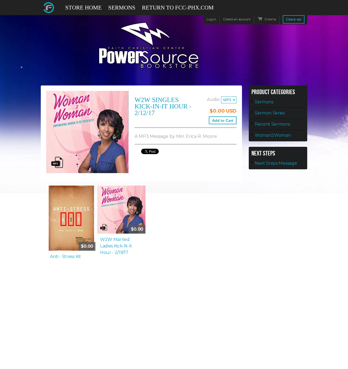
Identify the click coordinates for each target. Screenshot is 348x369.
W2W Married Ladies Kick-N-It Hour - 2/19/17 (116, 246)
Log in (211, 19)
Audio (213, 99)
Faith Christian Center (49, 7)
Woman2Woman (273, 135)
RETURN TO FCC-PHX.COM (178, 7)
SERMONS (121, 7)
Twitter (284, 7)
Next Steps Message (276, 163)
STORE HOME (83, 7)
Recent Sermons (272, 124)
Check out (293, 19)
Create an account (237, 19)
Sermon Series (270, 113)
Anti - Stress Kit (65, 256)
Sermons (264, 101)
